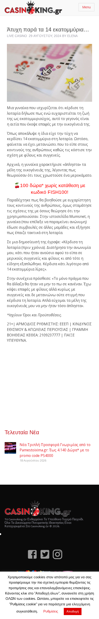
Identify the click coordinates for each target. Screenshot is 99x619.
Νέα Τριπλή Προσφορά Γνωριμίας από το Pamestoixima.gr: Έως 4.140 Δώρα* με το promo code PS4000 (55, 450)
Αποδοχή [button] (73, 611)
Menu (86, 7)
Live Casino (17, 36)
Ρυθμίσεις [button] (50, 611)
